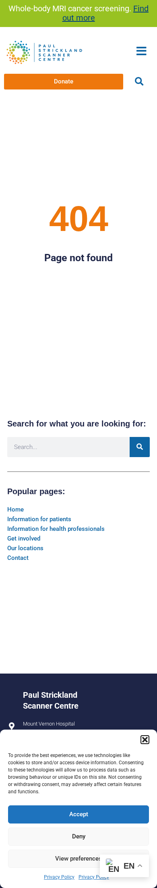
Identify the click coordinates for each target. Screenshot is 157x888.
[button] (145, 740)
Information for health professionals (56, 528)
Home (15, 509)
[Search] (140, 447)
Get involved (23, 538)
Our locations (25, 548)
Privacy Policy (59, 877)
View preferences (78, 858)
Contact (18, 557)
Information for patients (39, 519)
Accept (78, 814)
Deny (78, 836)
